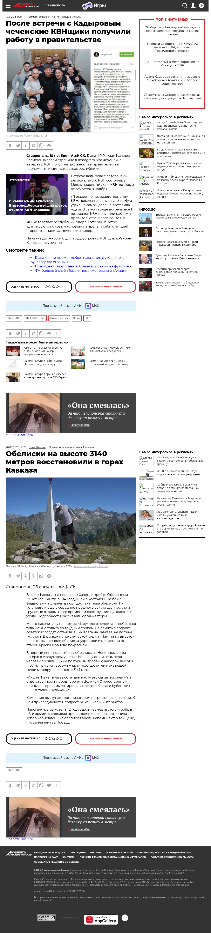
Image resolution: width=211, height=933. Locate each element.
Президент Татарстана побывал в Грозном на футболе (82, 266)
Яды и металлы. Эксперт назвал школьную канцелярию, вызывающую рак (177, 515)
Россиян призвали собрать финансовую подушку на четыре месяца (177, 272)
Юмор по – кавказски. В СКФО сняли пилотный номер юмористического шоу (42, 351)
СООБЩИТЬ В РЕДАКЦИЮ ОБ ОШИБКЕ (56, 862)
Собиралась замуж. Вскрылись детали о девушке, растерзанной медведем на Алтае (178, 488)
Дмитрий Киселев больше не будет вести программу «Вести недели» (178, 257)
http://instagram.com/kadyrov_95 (27, 135)
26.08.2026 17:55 (16, 447)
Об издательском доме (49, 852)
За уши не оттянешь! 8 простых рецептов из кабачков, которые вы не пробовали (181, 153)
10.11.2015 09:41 (14, 16)
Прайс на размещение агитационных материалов (113, 857)
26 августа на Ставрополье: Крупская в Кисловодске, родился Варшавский (172, 96)
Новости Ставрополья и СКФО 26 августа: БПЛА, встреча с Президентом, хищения (172, 47)
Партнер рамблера (70, 917)
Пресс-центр (78, 852)
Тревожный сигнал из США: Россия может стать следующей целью (179, 216)
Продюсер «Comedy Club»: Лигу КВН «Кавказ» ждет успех (109, 349)
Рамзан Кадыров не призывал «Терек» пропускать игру (42, 362)
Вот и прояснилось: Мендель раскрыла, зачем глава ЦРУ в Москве (180, 230)
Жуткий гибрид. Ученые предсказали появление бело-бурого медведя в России (181, 180)
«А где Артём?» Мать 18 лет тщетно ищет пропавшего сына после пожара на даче (179, 126)
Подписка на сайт (46, 857)
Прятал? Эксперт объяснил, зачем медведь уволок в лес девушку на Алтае (179, 166)
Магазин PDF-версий (119, 852)
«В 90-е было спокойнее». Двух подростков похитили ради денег (178, 472)
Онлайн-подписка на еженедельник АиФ (164, 852)
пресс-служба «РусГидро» (91, 566)
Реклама (96, 852)
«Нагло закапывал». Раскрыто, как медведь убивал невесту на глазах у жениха (180, 193)
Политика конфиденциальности (172, 857)
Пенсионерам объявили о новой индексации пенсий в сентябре (177, 243)
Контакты (68, 857)
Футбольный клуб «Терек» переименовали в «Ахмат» (80, 271)
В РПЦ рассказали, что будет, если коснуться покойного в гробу (178, 284)
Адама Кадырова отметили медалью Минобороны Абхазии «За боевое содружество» (172, 80)
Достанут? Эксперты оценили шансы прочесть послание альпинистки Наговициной (181, 139)
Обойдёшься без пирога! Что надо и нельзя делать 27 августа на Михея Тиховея (172, 31)
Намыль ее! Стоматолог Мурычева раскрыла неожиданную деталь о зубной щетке (179, 501)
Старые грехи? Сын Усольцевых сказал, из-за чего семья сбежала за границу (180, 461)
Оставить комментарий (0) (106, 286)
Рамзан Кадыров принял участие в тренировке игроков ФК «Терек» (45, 375)
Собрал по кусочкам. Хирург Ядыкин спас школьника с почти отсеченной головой (181, 528)
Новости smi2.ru (19, 435)
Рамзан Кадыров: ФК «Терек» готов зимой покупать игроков (108, 362)
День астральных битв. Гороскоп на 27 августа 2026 (172, 63)
